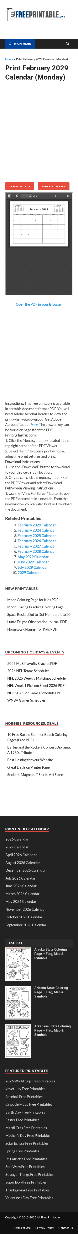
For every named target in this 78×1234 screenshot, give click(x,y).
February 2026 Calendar (37, 541)
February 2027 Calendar (37, 546)
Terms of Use (22, 1227)
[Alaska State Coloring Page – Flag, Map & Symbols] (18, 950)
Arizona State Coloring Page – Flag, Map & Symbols (51, 992)
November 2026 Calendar (25, 909)
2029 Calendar (29, 572)
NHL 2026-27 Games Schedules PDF (35, 693)
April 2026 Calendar (21, 855)
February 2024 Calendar (37, 530)
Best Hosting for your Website (30, 760)
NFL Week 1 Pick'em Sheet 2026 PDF (36, 685)
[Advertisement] (39, 128)
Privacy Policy (44, 1227)
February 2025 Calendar (37, 535)
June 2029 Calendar (33, 562)
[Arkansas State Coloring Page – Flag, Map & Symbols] (18, 1027)
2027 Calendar (17, 847)
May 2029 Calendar (33, 557)
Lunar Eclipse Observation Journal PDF (37, 622)
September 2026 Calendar (25, 925)
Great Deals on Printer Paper (29, 767)
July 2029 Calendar (33, 567)
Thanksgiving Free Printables (27, 1190)
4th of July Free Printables (25, 1089)
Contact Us (65, 1227)
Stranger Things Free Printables (29, 1174)
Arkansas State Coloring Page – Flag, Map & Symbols (52, 1030)
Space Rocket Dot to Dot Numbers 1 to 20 (39, 614)
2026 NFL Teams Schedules (28, 671)
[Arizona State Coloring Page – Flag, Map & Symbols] (18, 988)
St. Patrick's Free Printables (26, 1159)
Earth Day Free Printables (25, 1112)
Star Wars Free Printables (25, 1166)
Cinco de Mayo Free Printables (28, 1104)
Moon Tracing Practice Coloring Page (35, 607)
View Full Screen (53, 186)
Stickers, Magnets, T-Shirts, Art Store (35, 774)
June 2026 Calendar (21, 886)
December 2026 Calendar (25, 870)
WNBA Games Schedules (26, 700)
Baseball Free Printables (23, 1096)
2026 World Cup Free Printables (30, 1081)
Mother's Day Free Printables (27, 1135)
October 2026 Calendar (23, 917)
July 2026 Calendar (20, 878)
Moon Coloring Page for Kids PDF (32, 600)
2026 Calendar (17, 839)
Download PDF (19, 186)
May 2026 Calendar (20, 901)
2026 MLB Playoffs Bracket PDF (32, 663)
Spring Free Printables (22, 1151)
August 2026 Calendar (22, 862)
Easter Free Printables (22, 1120)
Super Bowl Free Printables (26, 1182)
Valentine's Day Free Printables (29, 1198)
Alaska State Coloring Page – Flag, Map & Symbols (50, 953)
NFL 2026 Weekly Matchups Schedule (36, 678)
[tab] (15, 943)
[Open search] (67, 44)
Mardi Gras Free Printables (26, 1128)
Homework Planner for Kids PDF (32, 629)
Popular (15, 943)
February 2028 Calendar (37, 551)
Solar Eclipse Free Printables (26, 1143)
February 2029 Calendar (37, 525)
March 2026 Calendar (22, 894)
